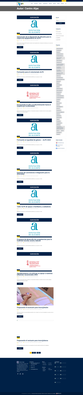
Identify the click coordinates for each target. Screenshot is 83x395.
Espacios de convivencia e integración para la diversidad (33, 173)
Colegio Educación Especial (34, 141)
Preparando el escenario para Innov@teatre (32, 307)
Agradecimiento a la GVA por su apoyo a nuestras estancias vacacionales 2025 (35, 274)
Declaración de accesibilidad (52, 393)
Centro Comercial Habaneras (59, 58)
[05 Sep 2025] (34, 60)
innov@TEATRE (39, 309)
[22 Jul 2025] (34, 261)
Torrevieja (58, 121)
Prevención (59, 110)
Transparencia (45, 3)
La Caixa (58, 99)
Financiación (44, 364)
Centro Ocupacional (27, 141)
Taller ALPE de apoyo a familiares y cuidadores (34, 207)
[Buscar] (65, 3)
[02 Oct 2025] (34, 25)
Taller (58, 119)
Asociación (36, 3)
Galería (58, 3)
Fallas (58, 83)
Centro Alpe (20, 141)
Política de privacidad (38, 393)
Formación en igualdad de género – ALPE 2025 (34, 140)
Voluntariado (59, 132)
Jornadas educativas (60, 97)
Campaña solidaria (60, 55)
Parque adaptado (59, 106)
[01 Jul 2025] (35, 296)
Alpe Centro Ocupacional (60, 148)
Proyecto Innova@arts (60, 112)
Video (58, 130)
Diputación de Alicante (60, 79)
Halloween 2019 (59, 88)
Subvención (59, 117)
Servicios (50, 3)
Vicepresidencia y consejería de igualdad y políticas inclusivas (60, 127)
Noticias (54, 3)
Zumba (58, 134)
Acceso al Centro (59, 48)
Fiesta (58, 86)
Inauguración (59, 92)
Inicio (32, 3)
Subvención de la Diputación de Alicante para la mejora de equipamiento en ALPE (34, 37)
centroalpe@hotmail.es (26, 0)
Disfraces (58, 81)
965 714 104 (19, 0)
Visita (62, 130)
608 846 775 (33, 367)
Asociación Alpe (26, 309)
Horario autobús (59, 90)
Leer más (20, 47)
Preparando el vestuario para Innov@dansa (32, 340)
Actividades (59, 50)
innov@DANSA (39, 342)
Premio (58, 108)
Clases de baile (59, 60)
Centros (40, 3)
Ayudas (58, 52)
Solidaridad (59, 115)
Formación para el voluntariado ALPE (30, 72)
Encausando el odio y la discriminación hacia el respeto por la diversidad (34, 105)
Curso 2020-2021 (59, 77)
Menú (58, 101)
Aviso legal (33, 393)
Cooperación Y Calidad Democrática (60, 73)
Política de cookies (44, 393)
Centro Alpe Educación (60, 142)
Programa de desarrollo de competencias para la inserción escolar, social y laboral (34, 240)
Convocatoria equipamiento (59, 71)
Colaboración (59, 62)
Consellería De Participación (59, 68)
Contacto (62, 3)
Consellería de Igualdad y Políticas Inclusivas (60, 65)
